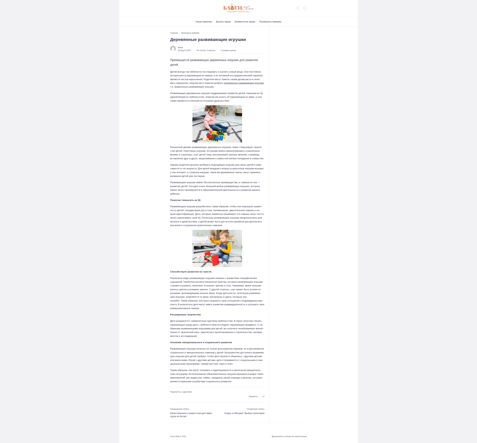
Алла (180, 47)
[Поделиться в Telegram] (177, 397)
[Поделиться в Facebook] (172, 397)
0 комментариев (228, 50)
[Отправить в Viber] (182, 397)
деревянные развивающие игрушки (244, 83)
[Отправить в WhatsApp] (187, 397)
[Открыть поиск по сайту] (304, 8)
